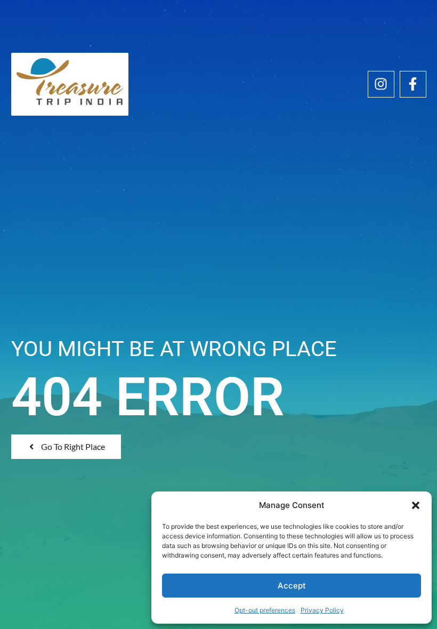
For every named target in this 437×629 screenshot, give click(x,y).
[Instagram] (381, 84)
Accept (292, 585)
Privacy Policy (322, 610)
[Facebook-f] (413, 84)
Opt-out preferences (264, 610)
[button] (415, 505)
